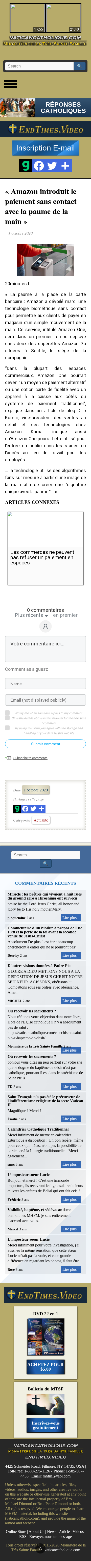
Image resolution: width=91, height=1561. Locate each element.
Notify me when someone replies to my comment (48, 713)
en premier (65, 615)
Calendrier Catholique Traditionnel (38, 1129)
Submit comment (45, 744)
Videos (78, 1531)
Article (64, 1531)
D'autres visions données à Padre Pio (39, 965)
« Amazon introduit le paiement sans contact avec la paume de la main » (41, 206)
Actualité (41, 820)
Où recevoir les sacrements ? (32, 1011)
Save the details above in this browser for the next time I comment (49, 720)
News (51, 1531)
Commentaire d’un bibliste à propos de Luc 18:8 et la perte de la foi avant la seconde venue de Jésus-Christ (45, 932)
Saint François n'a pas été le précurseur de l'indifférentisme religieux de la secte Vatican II (45, 1101)
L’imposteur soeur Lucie (29, 1174)
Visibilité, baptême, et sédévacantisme (39, 1210)
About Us (36, 1531)
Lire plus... (71, 918)
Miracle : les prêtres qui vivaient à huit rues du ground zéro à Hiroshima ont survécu (45, 896)
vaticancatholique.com (62, 1550)
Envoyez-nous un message (50, 1536)
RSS (23, 1536)
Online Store (16, 1531)
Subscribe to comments (30, 758)
